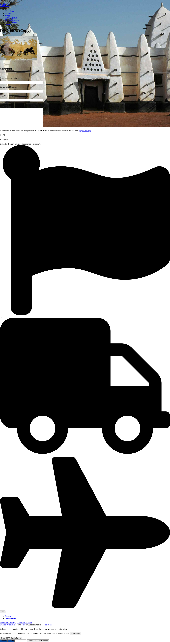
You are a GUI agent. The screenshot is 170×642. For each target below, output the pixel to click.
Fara (23, 625)
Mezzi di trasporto (12, 20)
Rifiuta (11, 641)
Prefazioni (9, 13)
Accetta (4, 641)
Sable (4, 5)
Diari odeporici (11, 18)
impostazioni (75, 633)
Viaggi (7, 15)
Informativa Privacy (8, 622)
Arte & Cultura (11, 22)
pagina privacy (85, 131)
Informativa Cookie (24, 622)
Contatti (8, 24)
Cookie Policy (10, 618)
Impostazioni (20, 641)
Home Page (9, 11)
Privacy (8, 616)
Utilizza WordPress (7, 625)
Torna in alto (47, 625)
